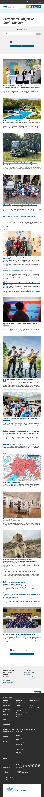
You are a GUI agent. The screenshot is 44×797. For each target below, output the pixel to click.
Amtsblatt (18, 705)
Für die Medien (19, 716)
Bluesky (36, 765)
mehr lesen (6, 94)
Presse (5, 771)
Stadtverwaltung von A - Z (6, 706)
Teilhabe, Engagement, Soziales (20, 738)
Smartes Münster (6, 721)
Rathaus (5, 700)
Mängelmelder (6, 711)
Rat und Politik (6, 719)
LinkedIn (23, 765)
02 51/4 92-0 (6, 679)
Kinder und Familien (7, 734)
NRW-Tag (31, 705)
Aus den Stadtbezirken (8, 731)
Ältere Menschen (6, 739)
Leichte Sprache (7, 768)
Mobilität (18, 735)
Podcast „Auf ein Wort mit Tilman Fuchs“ (21, 713)
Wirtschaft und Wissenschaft (19, 753)
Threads (32, 765)
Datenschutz (6, 766)
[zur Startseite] (33, 6)
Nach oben (37, 692)
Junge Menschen (6, 736)
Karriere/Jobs (6, 772)
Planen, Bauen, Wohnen (21, 747)
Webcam (18, 707)
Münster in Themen (22, 729)
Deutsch (33, 1)
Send (30, 702)
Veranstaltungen (34, 700)
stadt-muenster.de (9, 697)
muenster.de (6, 2)
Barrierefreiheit (6, 724)
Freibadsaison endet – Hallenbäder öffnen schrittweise (18, 120)
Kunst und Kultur (19, 744)
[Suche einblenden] (28, 2)
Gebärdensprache (7, 769)
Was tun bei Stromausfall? (9, 777)
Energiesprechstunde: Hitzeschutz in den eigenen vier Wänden (20, 444)
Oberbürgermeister (7, 714)
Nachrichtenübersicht (20, 702)
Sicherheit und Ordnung (21, 749)
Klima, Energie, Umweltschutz (19, 732)
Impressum (6, 764)
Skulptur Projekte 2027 (34, 707)
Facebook (29, 765)
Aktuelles (19, 700)
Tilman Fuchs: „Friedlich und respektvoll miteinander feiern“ (20, 205)
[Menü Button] (40, 2)
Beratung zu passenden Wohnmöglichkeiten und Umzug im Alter (21, 431)
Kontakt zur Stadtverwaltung (22, 772)
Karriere (5, 758)
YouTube (39, 765)
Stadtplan (6, 779)
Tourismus (32, 729)
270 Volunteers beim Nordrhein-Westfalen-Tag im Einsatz (19, 634)
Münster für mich (8, 729)
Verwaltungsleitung (7, 716)
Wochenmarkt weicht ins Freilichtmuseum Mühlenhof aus (19, 571)
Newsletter (18, 710)
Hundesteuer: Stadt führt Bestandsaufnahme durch (17, 559)
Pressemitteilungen (22, 29)
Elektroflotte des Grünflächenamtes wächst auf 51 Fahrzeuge (20, 163)
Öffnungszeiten (6, 709)
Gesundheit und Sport (20, 742)
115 (12, 680)
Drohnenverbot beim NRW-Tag (11, 482)
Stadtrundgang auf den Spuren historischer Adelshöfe (18, 519)
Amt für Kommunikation (27, 674)
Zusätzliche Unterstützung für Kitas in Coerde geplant (18, 270)
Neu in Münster (6, 741)
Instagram (26, 765)
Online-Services (6, 702)
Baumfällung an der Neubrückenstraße (14, 582)
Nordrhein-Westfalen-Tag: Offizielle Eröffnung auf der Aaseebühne (21, 85)
